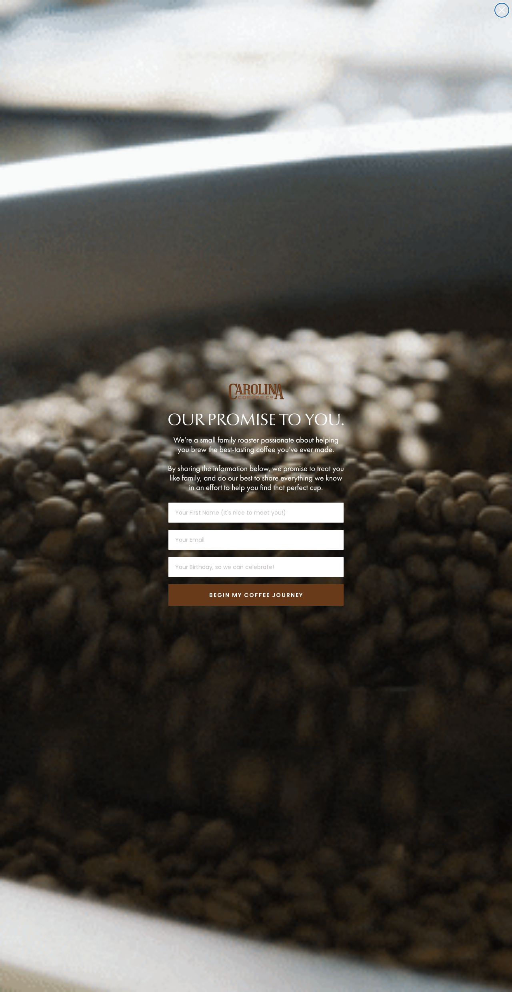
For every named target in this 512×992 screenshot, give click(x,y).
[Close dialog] (502, 10)
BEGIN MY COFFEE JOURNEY (256, 595)
